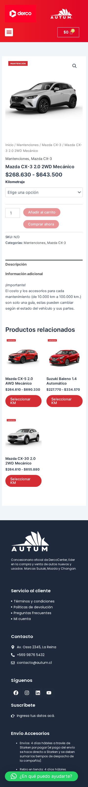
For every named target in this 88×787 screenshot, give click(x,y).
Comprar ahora (41, 224)
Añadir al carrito (41, 212)
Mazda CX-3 (51, 145)
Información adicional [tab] (24, 274)
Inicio (9, 145)
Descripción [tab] (16, 264)
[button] (9, 32)
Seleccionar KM (20, 401)
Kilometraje (15, 182)
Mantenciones (28, 145)
